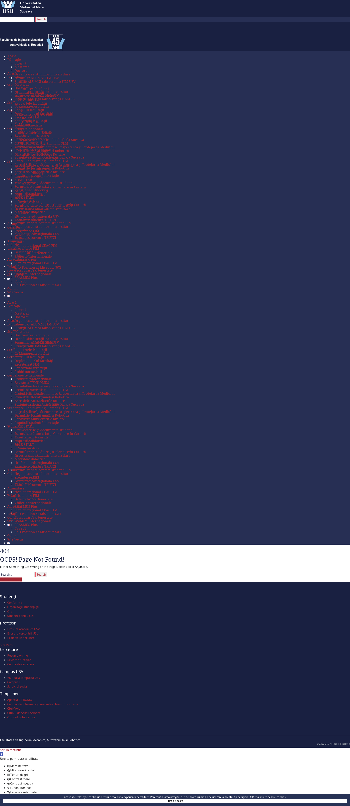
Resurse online (17, 655)
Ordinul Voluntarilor (21, 717)
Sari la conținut (10, 750)
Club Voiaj (14, 709)
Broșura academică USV (23, 629)
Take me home (11, 579)
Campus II (14, 682)
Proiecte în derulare (21, 638)
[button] (1, 754)
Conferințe (14, 603)
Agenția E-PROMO (19, 700)
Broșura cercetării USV (22, 633)
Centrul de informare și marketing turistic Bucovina (42, 704)
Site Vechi (6, 645)
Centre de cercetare (20, 664)
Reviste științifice (19, 660)
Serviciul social (17, 686)
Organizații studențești (23, 607)
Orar (10, 611)
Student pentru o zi (20, 616)
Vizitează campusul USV (23, 678)
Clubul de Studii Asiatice (24, 713)
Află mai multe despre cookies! (268, 797)
